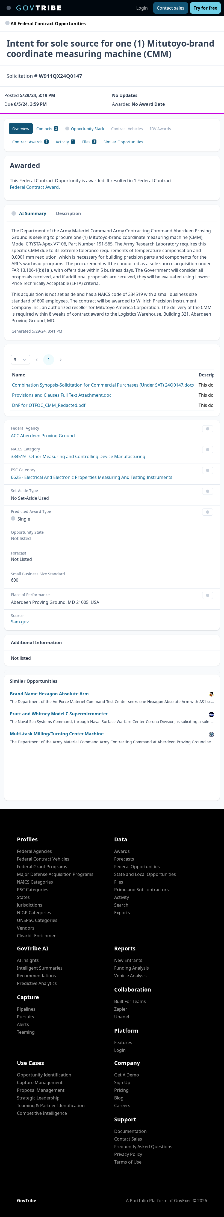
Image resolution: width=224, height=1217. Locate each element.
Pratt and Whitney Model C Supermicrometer (59, 713)
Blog (118, 1098)
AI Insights (28, 960)
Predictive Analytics (37, 983)
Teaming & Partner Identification (51, 1105)
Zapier (120, 1009)
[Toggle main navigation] (8, 8)
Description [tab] (68, 213)
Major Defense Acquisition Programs (55, 874)
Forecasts (124, 859)
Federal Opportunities (137, 867)
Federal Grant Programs (42, 867)
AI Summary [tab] (32, 213)
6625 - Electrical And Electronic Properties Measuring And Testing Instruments (91, 477)
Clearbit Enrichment (37, 936)
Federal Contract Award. (35, 187)
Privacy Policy (128, 1154)
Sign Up (122, 1082)
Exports (122, 913)
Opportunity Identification (44, 1075)
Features (123, 1042)
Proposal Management (40, 1090)
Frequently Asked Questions (143, 1147)
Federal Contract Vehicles (43, 859)
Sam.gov (20, 622)
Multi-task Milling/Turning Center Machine (57, 733)
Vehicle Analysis (130, 976)
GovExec (182, 1201)
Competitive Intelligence (42, 1113)
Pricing (121, 1090)
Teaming (26, 1032)
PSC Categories (32, 890)
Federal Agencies (34, 851)
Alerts (23, 1024)
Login (142, 8)
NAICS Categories (35, 882)
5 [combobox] (15, 359)
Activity (121, 897)
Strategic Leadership (38, 1098)
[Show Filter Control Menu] (207, 428)
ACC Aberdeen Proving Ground (43, 436)
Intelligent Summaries (40, 968)
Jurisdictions (29, 905)
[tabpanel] (112, 280)
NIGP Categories (34, 913)
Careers (122, 1105)
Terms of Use (128, 1162)
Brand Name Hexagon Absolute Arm (49, 693)
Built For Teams (130, 1001)
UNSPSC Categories (37, 920)
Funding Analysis (131, 968)
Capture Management (40, 1082)
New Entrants (128, 960)
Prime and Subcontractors (141, 890)
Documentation (130, 1131)
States (23, 897)
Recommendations (36, 976)
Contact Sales (128, 1139)
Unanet (121, 1017)
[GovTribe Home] (38, 8)
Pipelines (26, 1009)
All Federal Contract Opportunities (48, 24)
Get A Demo (126, 1075)
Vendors (25, 928)
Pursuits (25, 1017)
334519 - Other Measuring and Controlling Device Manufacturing (78, 456)
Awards (122, 851)
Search (121, 905)
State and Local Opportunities (145, 874)
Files (118, 882)
